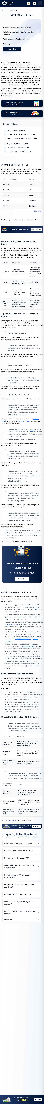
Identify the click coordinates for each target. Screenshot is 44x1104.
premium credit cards (27, 646)
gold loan (32, 432)
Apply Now (12, 49)
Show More (37, 211)
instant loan (12, 820)
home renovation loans (23, 639)
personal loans (12, 624)
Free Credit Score (36, 229)
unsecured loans (24, 421)
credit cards (22, 617)
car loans (36, 609)
